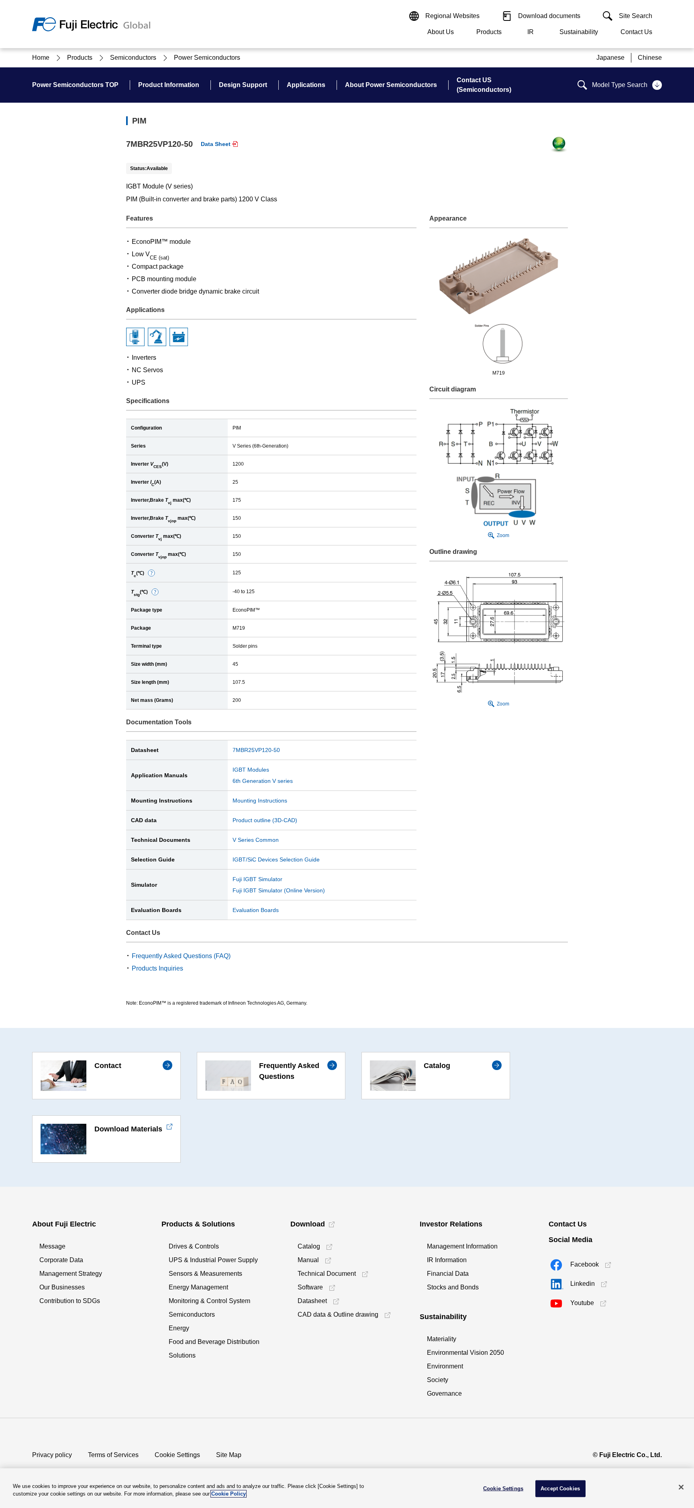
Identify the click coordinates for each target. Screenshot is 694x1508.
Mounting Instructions (260, 800)
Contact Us (636, 31)
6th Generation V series (263, 781)
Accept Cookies (560, 1489)
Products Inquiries (157, 968)
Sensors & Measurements (205, 1273)
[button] (151, 573)
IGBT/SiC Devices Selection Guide (276, 859)
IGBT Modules (251, 769)
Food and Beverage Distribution (214, 1341)
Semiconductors (192, 1314)
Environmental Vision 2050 (465, 1352)
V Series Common (256, 840)
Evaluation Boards (256, 910)
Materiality (441, 1339)
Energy (179, 1328)
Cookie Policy (228, 1494)
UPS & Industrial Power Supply (213, 1260)
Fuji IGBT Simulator (257, 879)
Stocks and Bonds (453, 1287)
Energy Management (198, 1287)
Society (437, 1379)
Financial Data (448, 1273)
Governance (444, 1393)
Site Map (228, 1454)
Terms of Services (113, 1454)
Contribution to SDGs (69, 1300)
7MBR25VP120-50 (256, 750)
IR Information (447, 1260)
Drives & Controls (194, 1246)
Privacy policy (52, 1454)
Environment (445, 1366)
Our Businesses (62, 1287)
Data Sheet (216, 144)
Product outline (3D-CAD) (265, 820)
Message (52, 1246)
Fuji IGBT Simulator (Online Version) (279, 890)
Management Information (462, 1246)
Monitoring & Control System (209, 1300)
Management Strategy (70, 1273)
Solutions (182, 1355)
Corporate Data (61, 1260)
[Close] (681, 1487)
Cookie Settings (177, 1454)
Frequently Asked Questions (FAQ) (181, 956)
